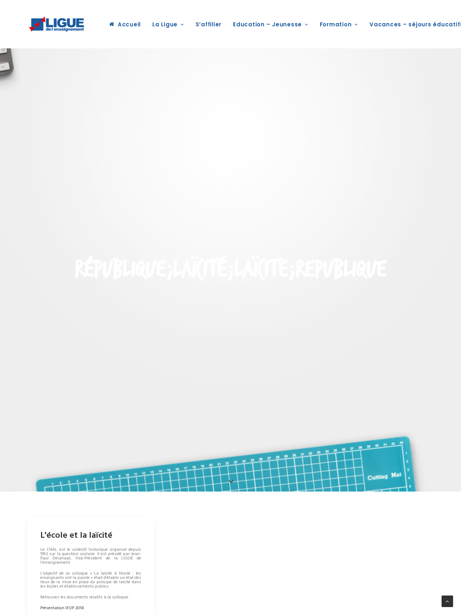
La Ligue (165, 24)
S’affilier (209, 24)
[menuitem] (125, 24)
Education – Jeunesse (267, 24)
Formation (336, 24)
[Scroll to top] (447, 601)
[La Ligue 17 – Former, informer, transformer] (56, 24)
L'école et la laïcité (76, 535)
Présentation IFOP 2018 (62, 608)
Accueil (129, 24)
